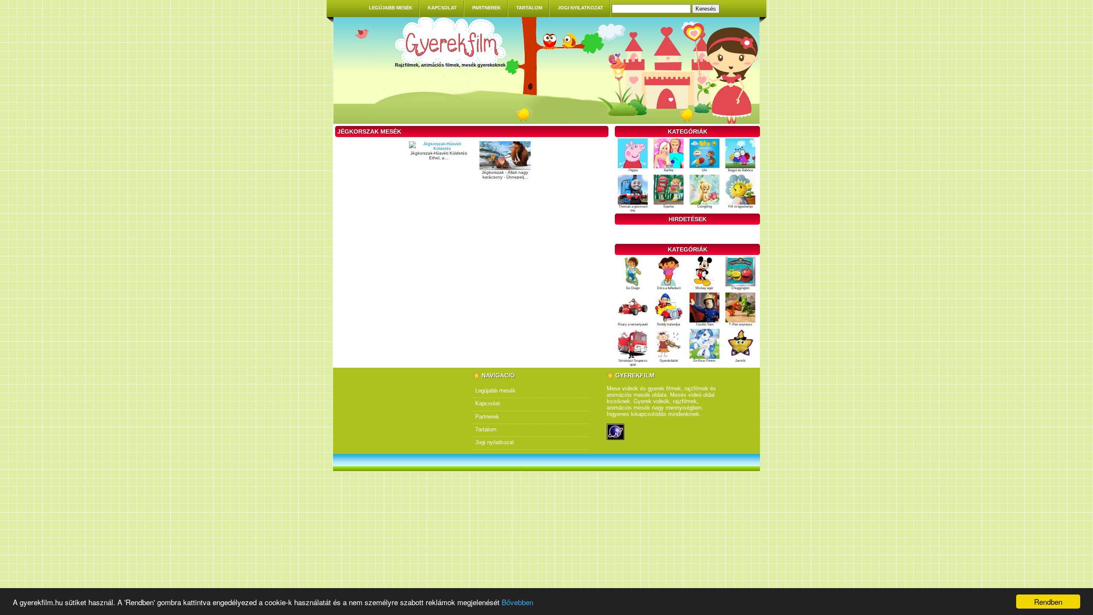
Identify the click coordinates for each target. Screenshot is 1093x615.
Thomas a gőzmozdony (633, 208)
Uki (704, 170)
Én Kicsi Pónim (704, 361)
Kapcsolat (442, 7)
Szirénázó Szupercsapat (632, 362)
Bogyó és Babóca (740, 170)
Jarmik (740, 361)
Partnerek (486, 7)
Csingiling (704, 206)
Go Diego (633, 288)
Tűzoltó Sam (705, 324)
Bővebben (517, 602)
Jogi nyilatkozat (580, 7)
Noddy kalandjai (668, 324)
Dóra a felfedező (669, 288)
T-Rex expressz (740, 324)
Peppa (632, 170)
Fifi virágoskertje (740, 206)
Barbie (668, 170)
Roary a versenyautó (633, 324)
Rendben (1048, 601)
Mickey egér (704, 288)
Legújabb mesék (390, 7)
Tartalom (529, 7)
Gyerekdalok (669, 361)
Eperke (668, 206)
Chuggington (740, 288)
